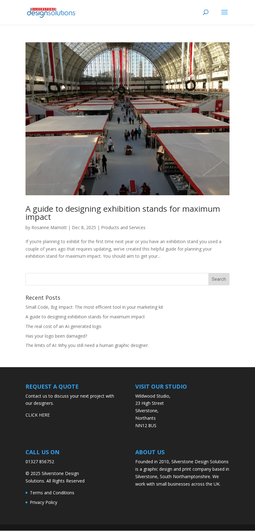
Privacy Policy (43, 502)
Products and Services (123, 227)
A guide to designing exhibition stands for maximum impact (123, 212)
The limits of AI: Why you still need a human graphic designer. (87, 345)
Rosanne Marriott (49, 227)
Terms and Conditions (52, 493)
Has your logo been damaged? (56, 336)
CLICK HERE (38, 415)
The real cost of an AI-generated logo (63, 326)
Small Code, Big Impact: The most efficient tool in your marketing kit (94, 307)
